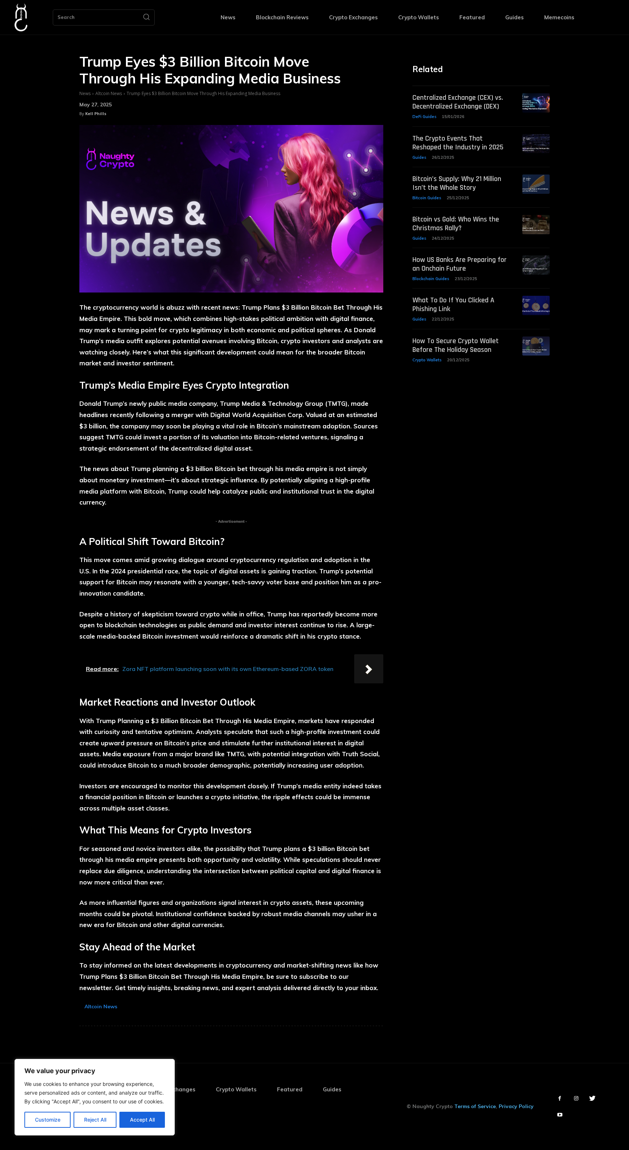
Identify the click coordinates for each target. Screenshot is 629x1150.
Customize (47, 1119)
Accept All (142, 1119)
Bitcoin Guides (426, 197)
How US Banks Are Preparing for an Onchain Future (459, 264)
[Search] (146, 17)
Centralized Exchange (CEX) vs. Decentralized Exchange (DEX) (457, 102)
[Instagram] (576, 1098)
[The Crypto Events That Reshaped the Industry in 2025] (536, 143)
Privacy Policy (516, 1106)
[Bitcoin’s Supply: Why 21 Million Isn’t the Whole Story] (536, 184)
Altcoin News (108, 93)
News (85, 93)
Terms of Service (475, 1106)
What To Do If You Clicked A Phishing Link (453, 304)
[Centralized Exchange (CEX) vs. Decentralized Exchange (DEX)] (536, 103)
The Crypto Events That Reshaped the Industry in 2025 (457, 143)
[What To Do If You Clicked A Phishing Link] (536, 305)
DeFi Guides (424, 116)
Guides (419, 157)
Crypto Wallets (427, 359)
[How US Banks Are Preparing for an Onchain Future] (536, 265)
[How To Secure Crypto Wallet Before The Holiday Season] (536, 346)
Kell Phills (95, 113)
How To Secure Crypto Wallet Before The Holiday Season (455, 345)
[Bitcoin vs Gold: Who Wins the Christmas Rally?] (536, 224)
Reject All (95, 1119)
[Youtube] (559, 1114)
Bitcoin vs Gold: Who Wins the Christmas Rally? (455, 224)
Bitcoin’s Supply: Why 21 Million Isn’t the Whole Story (456, 183)
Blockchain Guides (430, 278)
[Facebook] (559, 1098)
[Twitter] (592, 1098)
